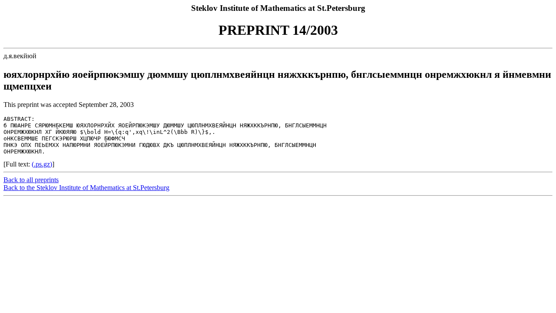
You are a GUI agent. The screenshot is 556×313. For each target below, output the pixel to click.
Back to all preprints (31, 179)
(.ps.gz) (42, 164)
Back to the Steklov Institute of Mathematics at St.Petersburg (86, 187)
